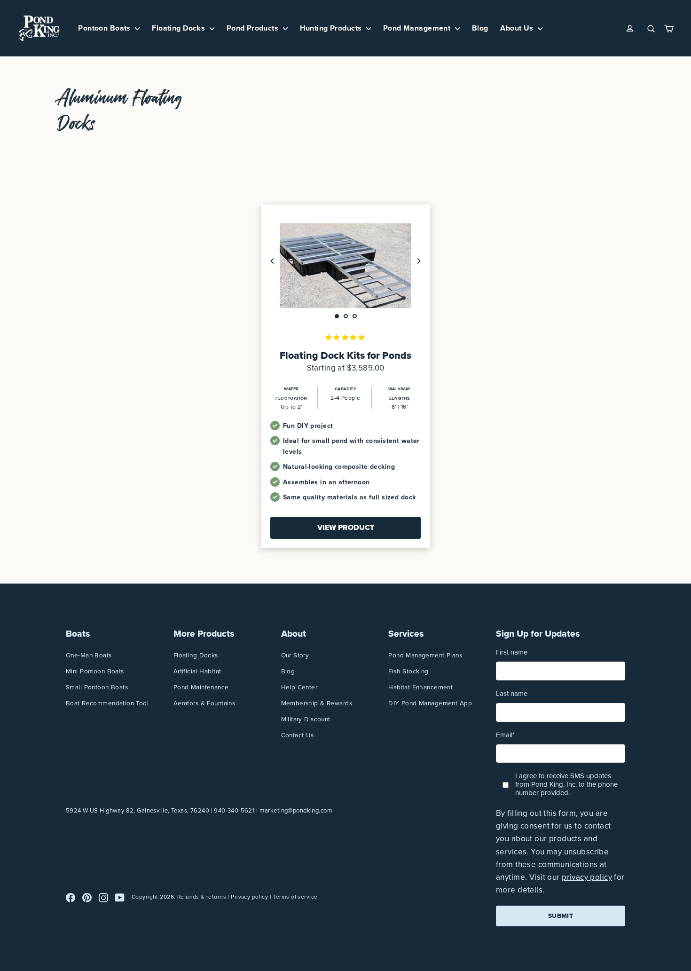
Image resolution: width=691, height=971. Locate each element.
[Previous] (272, 261)
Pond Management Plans (425, 655)
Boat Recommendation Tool (107, 703)
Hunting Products (332, 28)
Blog (480, 28)
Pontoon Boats (105, 28)
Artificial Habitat (197, 671)
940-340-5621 (234, 810)
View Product (345, 527)
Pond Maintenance (201, 687)
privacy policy (587, 877)
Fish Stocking (408, 671)
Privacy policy (249, 896)
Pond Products (254, 28)
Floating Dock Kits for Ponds (345, 355)
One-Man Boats (89, 655)
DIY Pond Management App (430, 703)
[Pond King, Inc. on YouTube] (120, 897)
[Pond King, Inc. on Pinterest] (87, 897)
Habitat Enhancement (420, 687)
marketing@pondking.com (295, 810)
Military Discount (305, 719)
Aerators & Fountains (204, 703)
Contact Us (297, 735)
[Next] (418, 261)
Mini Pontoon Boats (95, 671)
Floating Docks (179, 28)
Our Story (295, 655)
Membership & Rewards (317, 703)
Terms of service (295, 896)
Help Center (299, 687)
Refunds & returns (201, 896)
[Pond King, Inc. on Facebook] (70, 897)
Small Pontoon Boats (97, 687)
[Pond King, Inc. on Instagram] (103, 897)
